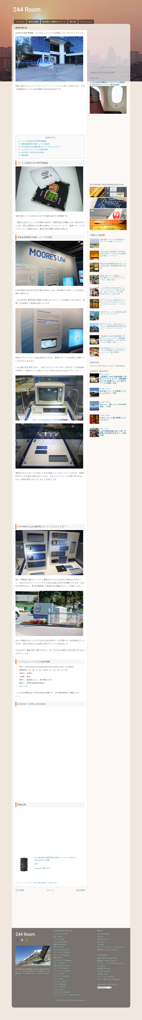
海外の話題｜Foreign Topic (47, 883)
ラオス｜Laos (58, 989)
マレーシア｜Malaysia (62, 955)
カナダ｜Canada (60, 984)
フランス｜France (60, 981)
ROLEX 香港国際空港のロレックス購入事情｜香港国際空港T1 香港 (113, 266)
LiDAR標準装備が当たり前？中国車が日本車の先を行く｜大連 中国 (113, 433)
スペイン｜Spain (60, 987)
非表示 (52, 137)
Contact (100, 936)
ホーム (50, 890)
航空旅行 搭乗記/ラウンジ (54, 22)
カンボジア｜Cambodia (62, 971)
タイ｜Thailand (59, 963)
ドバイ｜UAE (58, 979)
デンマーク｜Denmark (62, 976)
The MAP (100, 944)
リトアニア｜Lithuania (62, 992)
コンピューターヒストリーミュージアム (45, 86)
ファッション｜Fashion (105, 976)
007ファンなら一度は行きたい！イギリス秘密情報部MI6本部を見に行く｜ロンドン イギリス (113, 326)
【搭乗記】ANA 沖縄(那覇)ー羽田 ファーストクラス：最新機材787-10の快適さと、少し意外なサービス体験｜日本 (113, 380)
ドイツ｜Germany (60, 942)
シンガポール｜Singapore (63, 960)
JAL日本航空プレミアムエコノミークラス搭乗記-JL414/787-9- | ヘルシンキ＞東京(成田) (113, 350)
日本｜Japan (104, 374)
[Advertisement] (50, 111)
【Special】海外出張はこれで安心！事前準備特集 (107, 366)
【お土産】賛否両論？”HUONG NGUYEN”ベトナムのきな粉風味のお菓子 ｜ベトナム (113, 254)
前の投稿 (80, 890)
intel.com (23, 686)
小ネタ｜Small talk (104, 971)
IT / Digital (101, 966)
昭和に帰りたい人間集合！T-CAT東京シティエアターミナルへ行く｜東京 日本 (112, 278)
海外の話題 (33, 22)
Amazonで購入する (42, 868)
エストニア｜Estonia (61, 968)
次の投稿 (19, 890)
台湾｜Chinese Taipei (61, 965)
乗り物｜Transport (104, 968)
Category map (102, 939)
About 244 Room (43, 973)
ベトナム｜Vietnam (60, 934)
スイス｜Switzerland (61, 950)
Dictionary (101, 942)
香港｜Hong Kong (60, 944)
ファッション (86, 22)
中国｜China (104, 428)
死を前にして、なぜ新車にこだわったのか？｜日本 (113, 392)
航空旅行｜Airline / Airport (106, 961)
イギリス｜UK (59, 947)
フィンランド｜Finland (62, 952)
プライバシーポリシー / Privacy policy (111, 947)
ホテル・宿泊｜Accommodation (108, 979)
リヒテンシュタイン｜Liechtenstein (66, 995)
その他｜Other (105, 389)
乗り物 (73, 22)
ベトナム (20, 22)
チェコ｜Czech (59, 973)
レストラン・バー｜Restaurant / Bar (110, 963)
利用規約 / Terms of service (107, 950)
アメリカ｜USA (30, 883)
